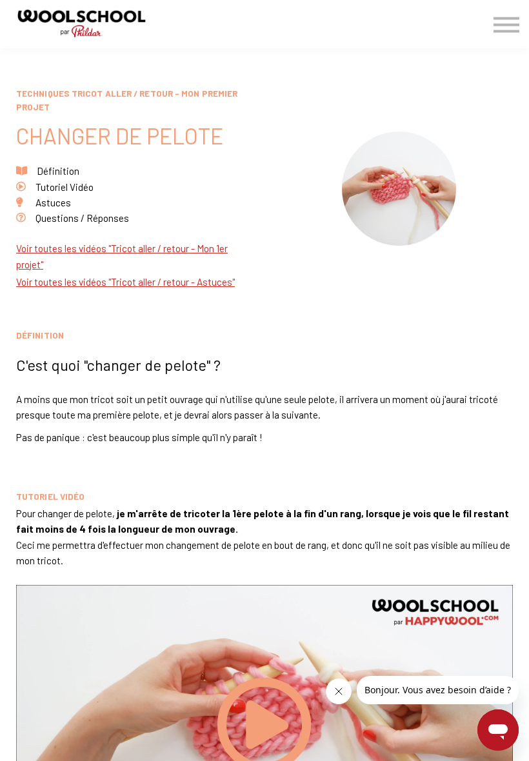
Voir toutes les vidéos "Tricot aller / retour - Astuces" (125, 282)
